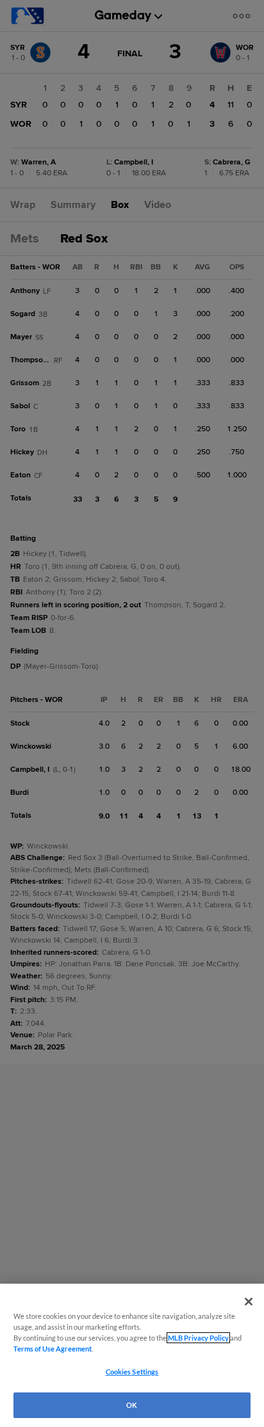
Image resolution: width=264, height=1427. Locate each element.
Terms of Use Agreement (52, 1348)
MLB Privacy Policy (198, 1338)
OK (131, 1405)
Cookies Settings (132, 1371)
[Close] (249, 1301)
